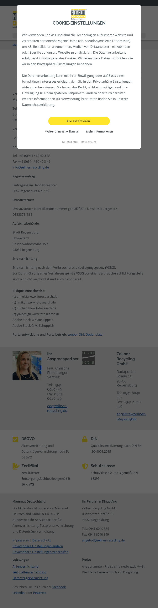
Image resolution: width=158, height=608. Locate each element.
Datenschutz (70, 142)
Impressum (88, 142)
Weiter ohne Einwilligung (61, 131)
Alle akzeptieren (78, 121)
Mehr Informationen (99, 131)
